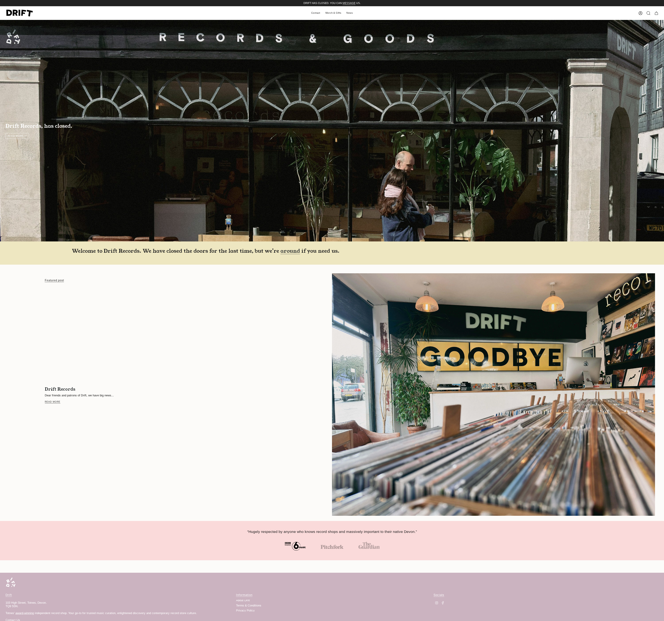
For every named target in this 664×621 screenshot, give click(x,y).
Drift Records (60, 389)
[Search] (648, 13)
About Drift (243, 600)
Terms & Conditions (248, 605)
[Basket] (656, 13)
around (290, 251)
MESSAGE (349, 3)
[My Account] (640, 13)
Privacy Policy (245, 610)
